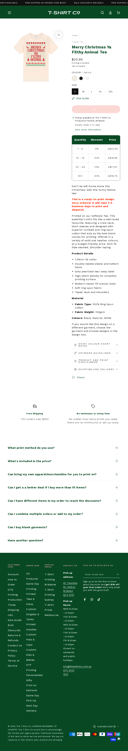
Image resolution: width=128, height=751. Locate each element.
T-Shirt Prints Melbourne (52, 610)
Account (13, 574)
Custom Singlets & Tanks (32, 614)
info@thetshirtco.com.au (77, 666)
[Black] (81, 78)
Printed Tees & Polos (31, 599)
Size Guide (15, 620)
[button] (102, 12)
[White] (87, 78)
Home (74, 35)
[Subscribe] (118, 574)
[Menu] (9, 12)
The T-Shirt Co (24, 726)
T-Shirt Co (77, 42)
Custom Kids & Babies (31, 654)
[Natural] (74, 78)
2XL (111, 91)
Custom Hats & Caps (31, 639)
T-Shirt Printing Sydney (50, 594)
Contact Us (15, 645)
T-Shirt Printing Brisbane (50, 579)
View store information (88, 129)
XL (100, 91)
